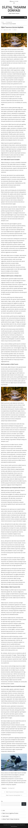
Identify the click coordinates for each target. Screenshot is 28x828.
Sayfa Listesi (5, 816)
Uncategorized (11, 788)
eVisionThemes (14, 826)
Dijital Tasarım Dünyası (14, 9)
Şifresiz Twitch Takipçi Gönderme (10, 819)
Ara (2, 801)
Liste (3, 810)
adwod (15, 29)
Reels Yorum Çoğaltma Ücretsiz (10, 813)
